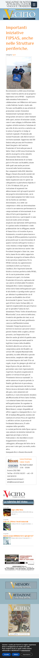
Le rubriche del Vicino (15, 501)
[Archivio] (21, 588)
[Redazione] (21, 599)
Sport (14, 55)
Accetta (6, 654)
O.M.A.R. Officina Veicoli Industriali (15, 522)
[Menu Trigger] (34, 4)
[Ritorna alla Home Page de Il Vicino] (19, 14)
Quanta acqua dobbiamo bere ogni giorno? (18, 536)
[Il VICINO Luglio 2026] (19, 635)
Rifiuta (16, 654)
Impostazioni (26, 654)
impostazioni (25, 650)
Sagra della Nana (17, 510)
